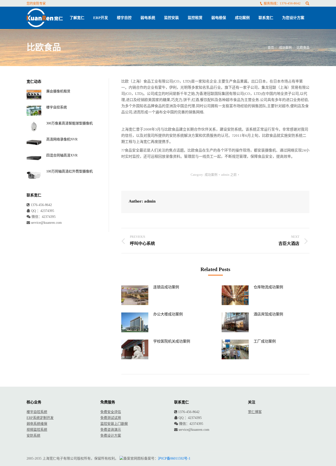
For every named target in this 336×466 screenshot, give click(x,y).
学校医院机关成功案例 (171, 341)
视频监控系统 (37, 429)
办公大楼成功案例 (168, 314)
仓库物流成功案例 (268, 287)
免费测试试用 (110, 418)
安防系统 (33, 435)
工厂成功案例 (265, 341)
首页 (271, 47)
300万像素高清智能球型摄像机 (69, 123)
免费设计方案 (110, 435)
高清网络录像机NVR (61, 139)
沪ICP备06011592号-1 (174, 458)
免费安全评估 (110, 412)
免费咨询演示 (110, 429)
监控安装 (107, 424)
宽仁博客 (255, 412)
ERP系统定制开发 (40, 418)
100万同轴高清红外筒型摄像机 (69, 171)
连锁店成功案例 (166, 287)
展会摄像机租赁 (58, 91)
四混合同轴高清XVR (61, 155)
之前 (229, 174)
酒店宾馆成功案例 (268, 314)
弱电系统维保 (37, 424)
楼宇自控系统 (56, 107)
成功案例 (285, 47)
